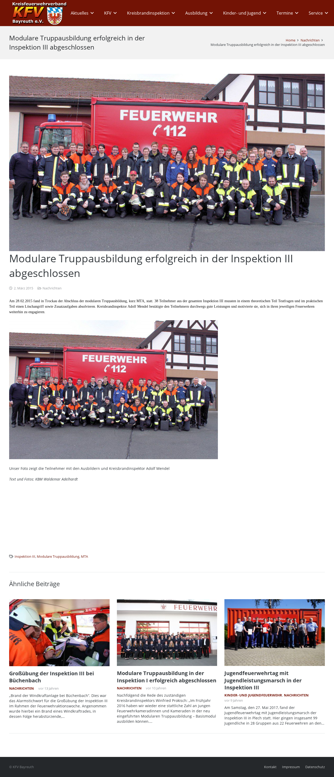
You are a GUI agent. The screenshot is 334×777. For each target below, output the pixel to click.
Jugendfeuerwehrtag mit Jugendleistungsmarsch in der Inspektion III (263, 680)
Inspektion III (25, 556)
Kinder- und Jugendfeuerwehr (253, 695)
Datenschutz (315, 767)
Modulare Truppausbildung (58, 556)
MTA (84, 556)
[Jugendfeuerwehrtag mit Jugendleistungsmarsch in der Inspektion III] (274, 632)
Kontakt (270, 767)
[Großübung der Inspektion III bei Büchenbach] (59, 632)
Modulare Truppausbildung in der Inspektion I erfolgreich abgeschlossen (166, 677)
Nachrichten (52, 288)
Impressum (291, 767)
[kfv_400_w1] (38, 13)
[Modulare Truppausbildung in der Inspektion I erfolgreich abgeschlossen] (167, 632)
